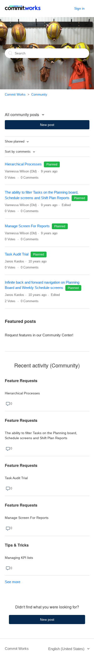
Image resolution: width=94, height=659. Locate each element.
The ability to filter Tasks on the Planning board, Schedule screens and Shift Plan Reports (41, 435)
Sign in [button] (79, 8)
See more (12, 582)
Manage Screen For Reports (28, 226)
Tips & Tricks (17, 545)
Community (39, 94)
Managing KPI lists (19, 558)
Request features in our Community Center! (39, 335)
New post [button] (47, 125)
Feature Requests (21, 380)
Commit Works (15, 94)
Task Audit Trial (16, 254)
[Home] (22, 11)
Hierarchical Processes (23, 164)
